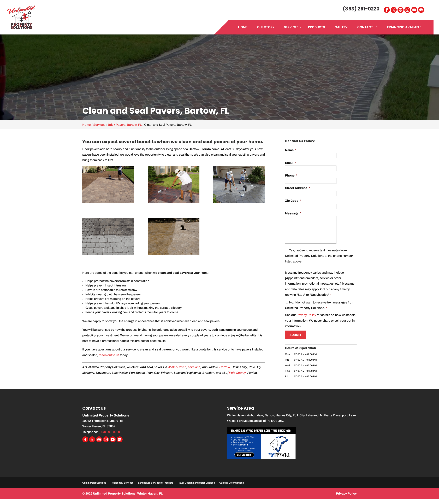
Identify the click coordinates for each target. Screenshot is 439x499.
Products (316, 27)
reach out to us (109, 355)
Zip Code (293, 200)
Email (290, 163)
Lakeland (194, 367)
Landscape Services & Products (155, 483)
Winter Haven (177, 367)
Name (290, 150)
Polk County (237, 372)
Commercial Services (94, 483)
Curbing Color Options (231, 483)
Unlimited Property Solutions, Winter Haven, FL (128, 493)
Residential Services (122, 483)
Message (293, 213)
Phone (291, 175)
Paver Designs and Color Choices (196, 483)
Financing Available (404, 27)
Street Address (297, 188)
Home (242, 27)
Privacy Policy (306, 315)
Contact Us (367, 27)
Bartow (224, 367)
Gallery (341, 27)
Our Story (265, 27)
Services (291, 27)
